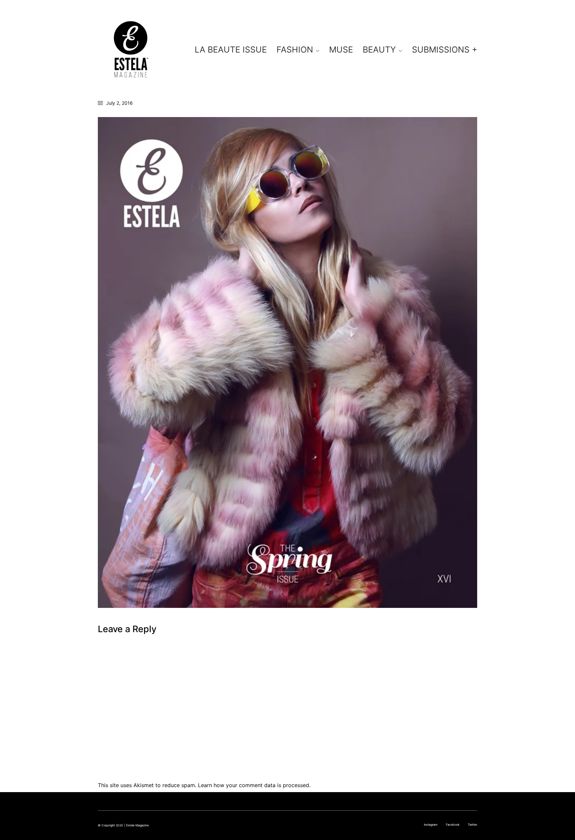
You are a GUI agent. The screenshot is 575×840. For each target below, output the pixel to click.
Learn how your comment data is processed (253, 785)
